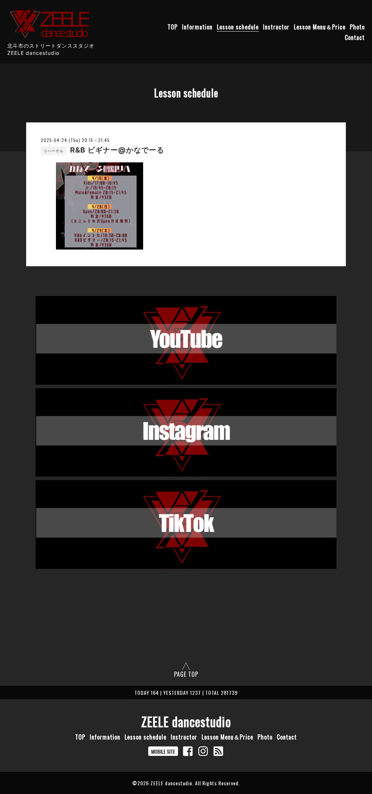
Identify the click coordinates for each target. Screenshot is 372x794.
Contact (355, 37)
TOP (172, 27)
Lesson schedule (238, 27)
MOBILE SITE (163, 751)
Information (197, 27)
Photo (357, 27)
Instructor (276, 27)
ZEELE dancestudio (186, 721)
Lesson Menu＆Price (319, 27)
